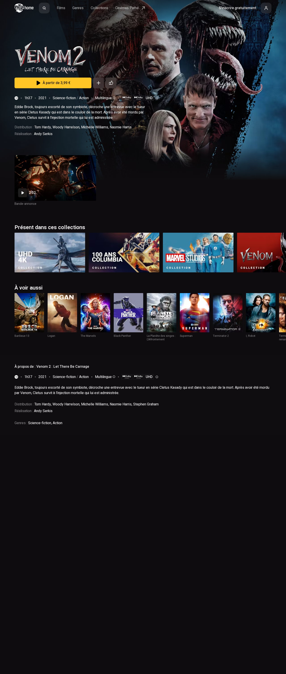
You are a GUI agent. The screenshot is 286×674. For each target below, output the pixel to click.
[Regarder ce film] (55, 178)
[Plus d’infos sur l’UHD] (156, 98)
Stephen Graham (146, 404)
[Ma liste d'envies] (98, 83)
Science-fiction (64, 98)
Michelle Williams (94, 127)
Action (84, 98)
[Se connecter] (266, 8)
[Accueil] (24, 8)
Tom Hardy (42, 127)
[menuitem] (44, 8)
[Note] (111, 83)
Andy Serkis (43, 134)
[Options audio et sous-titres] (113, 98)
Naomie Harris (121, 127)
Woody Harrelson (66, 127)
